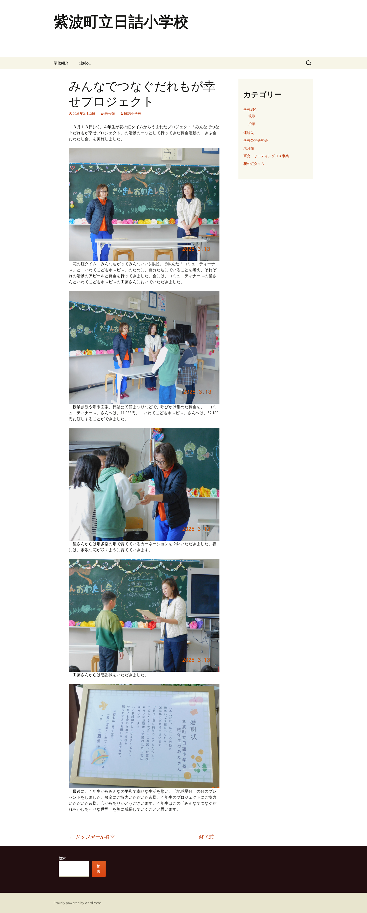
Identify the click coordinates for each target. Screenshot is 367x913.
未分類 (109, 113)
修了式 (208, 837)
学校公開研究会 (255, 140)
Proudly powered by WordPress (78, 903)
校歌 (251, 116)
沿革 (251, 124)
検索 (62, 858)
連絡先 (85, 63)
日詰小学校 (132, 113)
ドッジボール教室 (92, 837)
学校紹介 (61, 63)
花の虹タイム (253, 163)
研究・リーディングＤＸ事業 (266, 156)
